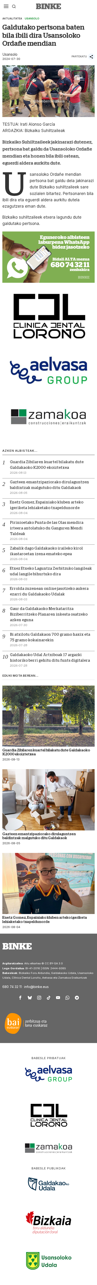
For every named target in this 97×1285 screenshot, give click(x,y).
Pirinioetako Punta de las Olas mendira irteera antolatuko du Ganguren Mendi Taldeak (46, 528)
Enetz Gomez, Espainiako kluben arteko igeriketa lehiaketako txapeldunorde (44, 919)
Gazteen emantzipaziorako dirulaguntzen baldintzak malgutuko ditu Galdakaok (39, 836)
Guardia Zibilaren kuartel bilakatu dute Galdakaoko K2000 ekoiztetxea (46, 752)
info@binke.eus (36, 987)
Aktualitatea (12, 18)
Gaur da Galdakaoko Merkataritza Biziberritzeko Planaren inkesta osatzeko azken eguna (49, 614)
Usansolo (32, 18)
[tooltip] (20, 997)
